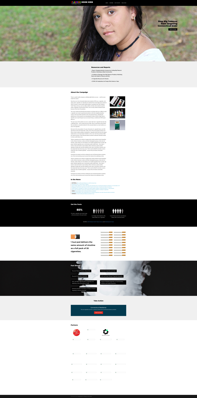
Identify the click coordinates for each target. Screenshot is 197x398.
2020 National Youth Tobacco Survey (95, 221)
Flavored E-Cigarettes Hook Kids (79, 276)
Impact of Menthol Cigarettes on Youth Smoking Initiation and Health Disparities (112, 282)
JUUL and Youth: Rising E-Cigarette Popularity (111, 276)
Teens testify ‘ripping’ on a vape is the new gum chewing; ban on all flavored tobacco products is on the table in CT (96, 185)
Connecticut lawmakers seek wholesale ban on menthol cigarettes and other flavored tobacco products (93, 192)
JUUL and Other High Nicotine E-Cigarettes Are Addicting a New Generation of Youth (83, 282)
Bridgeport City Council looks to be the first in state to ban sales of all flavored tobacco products (92, 187)
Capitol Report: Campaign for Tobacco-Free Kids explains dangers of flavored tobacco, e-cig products (93, 188)
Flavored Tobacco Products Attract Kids (81, 271)
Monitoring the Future (109, 221)
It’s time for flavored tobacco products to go (85, 193)
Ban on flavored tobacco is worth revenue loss (86, 183)
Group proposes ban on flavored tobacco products (85, 191)
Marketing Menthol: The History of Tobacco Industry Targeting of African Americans (84, 289)
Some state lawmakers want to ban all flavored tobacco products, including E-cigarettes (90, 189)
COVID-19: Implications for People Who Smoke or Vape (105, 81)
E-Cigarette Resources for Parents (100, 78)
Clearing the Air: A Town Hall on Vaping (80, 184)
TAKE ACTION (173, 29)
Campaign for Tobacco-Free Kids (85, 396)
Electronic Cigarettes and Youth (108, 271)
